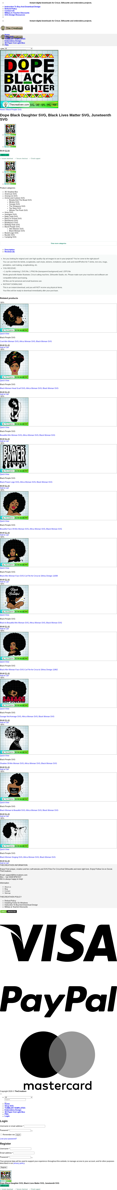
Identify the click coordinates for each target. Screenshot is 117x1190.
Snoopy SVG (14, 204)
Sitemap (8, 893)
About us (8, 887)
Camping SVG (10, 237)
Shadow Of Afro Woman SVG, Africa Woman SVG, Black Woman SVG (28, 763)
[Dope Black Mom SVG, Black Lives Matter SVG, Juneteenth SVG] (10, 135)
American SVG (11, 194)
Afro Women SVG (16, 229)
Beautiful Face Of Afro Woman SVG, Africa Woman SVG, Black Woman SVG (31, 529)
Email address (6, 1153)
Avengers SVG (11, 214)
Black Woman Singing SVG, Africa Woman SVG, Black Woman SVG (28, 857)
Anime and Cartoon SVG (15, 198)
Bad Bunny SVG (11, 221)
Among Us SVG (11, 196)
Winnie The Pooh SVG (18, 210)
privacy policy (18, 1163)
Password (4, 1130)
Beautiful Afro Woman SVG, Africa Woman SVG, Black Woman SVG (27, 435)
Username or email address (12, 1126)
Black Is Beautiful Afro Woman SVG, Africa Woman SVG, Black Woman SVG (31, 623)
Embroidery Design (13, 41)
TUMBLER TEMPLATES (15, 39)
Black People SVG (13, 110)
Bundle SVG (10, 235)
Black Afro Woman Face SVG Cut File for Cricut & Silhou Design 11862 (29, 670)
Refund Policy (11, 9)
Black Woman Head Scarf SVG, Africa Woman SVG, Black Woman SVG (29, 388)
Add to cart (4, 155)
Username (5, 1149)
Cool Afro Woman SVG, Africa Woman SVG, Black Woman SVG (26, 341)
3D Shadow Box (11, 192)
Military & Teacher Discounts (17, 13)
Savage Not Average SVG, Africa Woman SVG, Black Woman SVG (27, 716)
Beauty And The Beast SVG (20, 200)
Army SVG (9, 212)
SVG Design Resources (15, 15)
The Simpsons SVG (17, 206)
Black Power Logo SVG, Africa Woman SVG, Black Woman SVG (26, 482)
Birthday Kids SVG (12, 225)
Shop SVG (9, 37)
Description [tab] (10, 250)
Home (7, 35)
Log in (18, 1135)
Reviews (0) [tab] (10, 252)
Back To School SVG (13, 218)
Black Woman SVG (17, 231)
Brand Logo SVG (11, 233)
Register (3, 1167)
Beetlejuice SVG (11, 223)
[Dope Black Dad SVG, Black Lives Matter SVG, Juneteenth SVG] (10, 147)
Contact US (10, 11)
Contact (7, 891)
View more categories (58, 243)
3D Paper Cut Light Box (15, 43)
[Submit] (5, 1102)
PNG (7, 45)
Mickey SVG (14, 202)
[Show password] (32, 1157)
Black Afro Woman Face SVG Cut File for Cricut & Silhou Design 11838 (29, 576)
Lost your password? (8, 1139)
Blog (6, 889)
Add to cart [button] (4, 347)
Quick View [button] (4, 334)
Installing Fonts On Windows (16, 903)
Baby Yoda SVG (11, 216)
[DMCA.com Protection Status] (8, 913)
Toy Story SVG (15, 208)
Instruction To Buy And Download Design (22, 7)
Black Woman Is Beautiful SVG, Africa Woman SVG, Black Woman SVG (29, 810)
